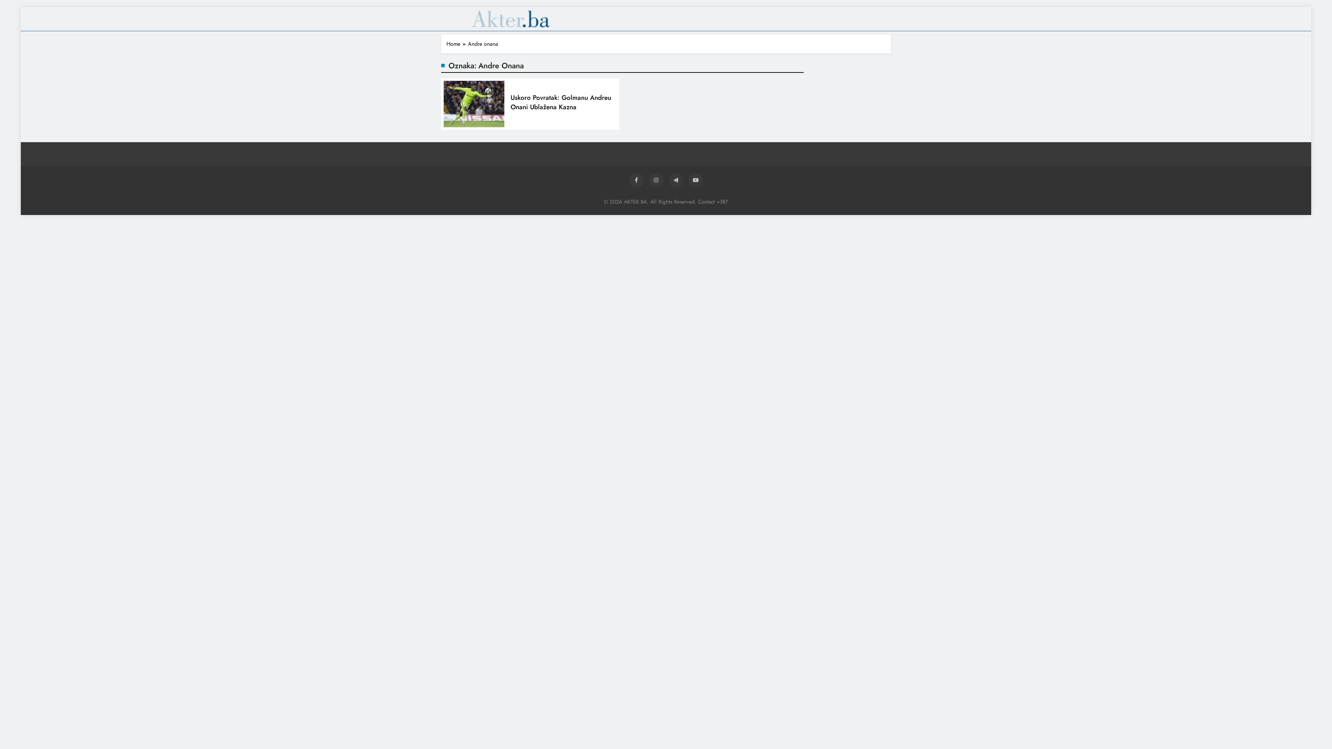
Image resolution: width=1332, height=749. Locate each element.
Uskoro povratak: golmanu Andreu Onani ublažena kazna (561, 102)
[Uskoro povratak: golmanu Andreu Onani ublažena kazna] (474, 104)
